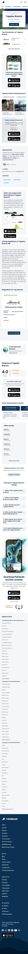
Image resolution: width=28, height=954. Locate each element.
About (3, 825)
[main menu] (25, 2)
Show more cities (14, 461)
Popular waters (6, 862)
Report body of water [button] (8, 847)
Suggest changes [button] (14, 474)
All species (5, 911)
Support (4, 830)
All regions (5, 905)
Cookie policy (6, 867)
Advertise (5, 836)
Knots (3, 859)
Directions (19, 171)
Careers (4, 827)
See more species (14, 49)
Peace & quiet (7, 179)
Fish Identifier (6, 885)
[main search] (21, 2)
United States (17, 19)
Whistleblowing (6, 844)
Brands (4, 853)
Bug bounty (5, 865)
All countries (5, 903)
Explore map (14, 24)
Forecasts (5, 882)
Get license (12, 353)
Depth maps (5, 891)
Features (4, 879)
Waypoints (5, 896)
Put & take (6, 182)
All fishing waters (7, 914)
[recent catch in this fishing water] (8, 108)
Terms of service (7, 841)
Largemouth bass (21, 97)
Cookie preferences (8, 870)
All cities (4, 908)
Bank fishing (17, 179)
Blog (3, 856)
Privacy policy (6, 839)
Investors (4, 833)
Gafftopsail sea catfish (8, 97)
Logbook (4, 893)
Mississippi (10, 19)
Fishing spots (5, 888)
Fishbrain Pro (5, 877)
